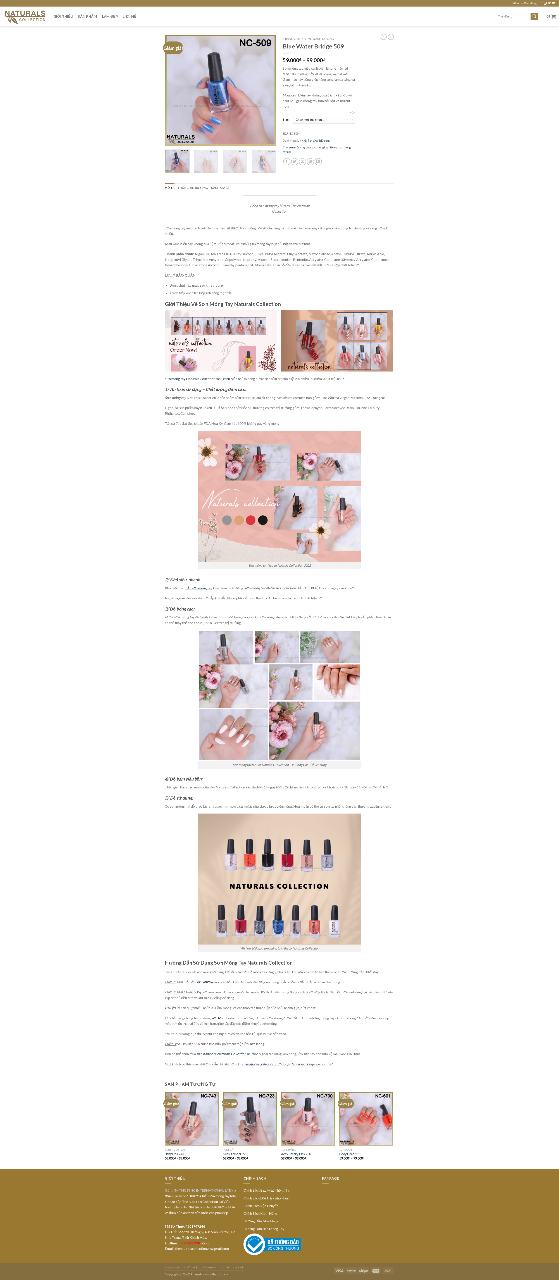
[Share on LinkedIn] (318, 161)
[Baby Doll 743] (192, 1119)
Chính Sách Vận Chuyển (260, 1206)
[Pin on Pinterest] (310, 161)
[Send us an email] (553, 3)
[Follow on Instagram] (545, 3)
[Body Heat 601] (366, 1119)
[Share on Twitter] (294, 161)
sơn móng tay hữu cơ (324, 147)
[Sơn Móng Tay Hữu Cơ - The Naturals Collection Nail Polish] (25, 16)
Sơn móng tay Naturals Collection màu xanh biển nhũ (204, 379)
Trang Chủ (173, 1267)
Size (286, 119)
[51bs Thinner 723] (250, 1119)
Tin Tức (224, 1267)
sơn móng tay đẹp (300, 147)
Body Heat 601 (349, 1154)
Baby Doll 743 (174, 1154)
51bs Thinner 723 (235, 1154)
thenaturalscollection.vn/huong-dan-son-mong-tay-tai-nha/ (287, 1064)
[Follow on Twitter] (549, 3)
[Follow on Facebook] (541, 3)
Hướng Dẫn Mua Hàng (260, 1221)
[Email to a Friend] (302, 161)
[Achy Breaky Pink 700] (308, 1119)
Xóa (352, 112)
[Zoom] (170, 141)
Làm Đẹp (110, 16)
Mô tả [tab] (169, 187)
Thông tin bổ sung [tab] (193, 187)
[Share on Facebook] (286, 161)
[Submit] (534, 16)
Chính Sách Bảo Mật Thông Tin (266, 1190)
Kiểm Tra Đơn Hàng (524, 3)
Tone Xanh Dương (319, 39)
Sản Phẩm (87, 16)
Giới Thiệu (63, 16)
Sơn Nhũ (301, 140)
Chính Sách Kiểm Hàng (260, 1213)
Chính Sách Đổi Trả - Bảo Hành (266, 1198)
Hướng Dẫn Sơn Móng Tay (263, 1229)
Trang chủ (291, 39)
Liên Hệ (129, 16)
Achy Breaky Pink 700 (296, 1154)
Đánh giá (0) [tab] (220, 187)
